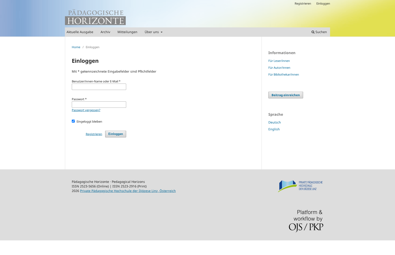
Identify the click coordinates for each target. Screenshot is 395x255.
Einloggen (323, 3)
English (274, 129)
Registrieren (303, 3)
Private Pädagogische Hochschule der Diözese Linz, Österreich (128, 191)
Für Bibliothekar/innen (283, 74)
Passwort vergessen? (86, 110)
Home (76, 47)
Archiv (105, 32)
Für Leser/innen (279, 61)
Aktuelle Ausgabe (80, 32)
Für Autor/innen (279, 68)
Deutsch (274, 122)
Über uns (152, 32)
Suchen (321, 32)
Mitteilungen (127, 32)
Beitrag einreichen (286, 95)
